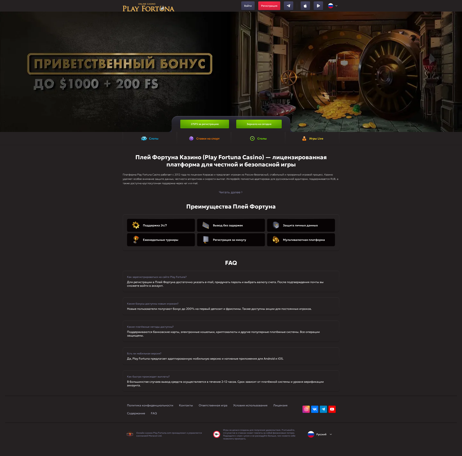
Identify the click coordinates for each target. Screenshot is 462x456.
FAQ (154, 413)
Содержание (136, 413)
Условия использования (250, 405)
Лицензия (280, 405)
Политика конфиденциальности (150, 405)
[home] (149, 5)
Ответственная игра (213, 405)
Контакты (186, 405)
